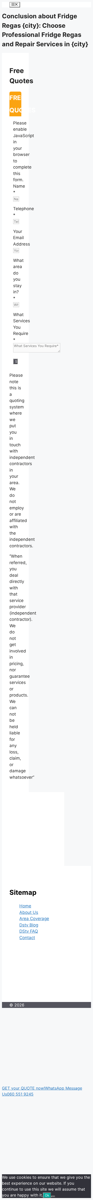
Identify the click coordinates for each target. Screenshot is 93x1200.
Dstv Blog (28, 925)
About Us (28, 912)
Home (25, 905)
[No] (53, 1196)
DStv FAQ (28, 931)
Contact (27, 937)
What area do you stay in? (18, 279)
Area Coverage (34, 918)
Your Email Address (21, 238)
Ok (47, 1195)
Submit (16, 361)
